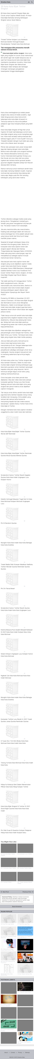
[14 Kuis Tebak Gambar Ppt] (25, 968)
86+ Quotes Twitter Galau (24, 868)
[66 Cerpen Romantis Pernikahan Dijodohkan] (25, 1015)
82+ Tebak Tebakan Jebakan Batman (6, 1005)
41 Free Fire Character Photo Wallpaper (8, 937)
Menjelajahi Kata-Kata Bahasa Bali (7, 974)
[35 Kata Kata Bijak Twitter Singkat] (9, 848)
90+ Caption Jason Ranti (24, 992)
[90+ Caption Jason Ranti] (25, 986)
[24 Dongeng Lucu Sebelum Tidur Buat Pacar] (25, 930)
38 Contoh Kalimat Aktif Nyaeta (7, 1030)
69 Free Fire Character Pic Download (8, 962)
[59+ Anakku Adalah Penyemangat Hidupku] (25, 1027)
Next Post (6, 892)
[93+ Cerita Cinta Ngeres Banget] (25, 1036)
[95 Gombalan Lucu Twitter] (25, 848)
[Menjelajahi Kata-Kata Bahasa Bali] (9, 968)
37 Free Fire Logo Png (23, 924)
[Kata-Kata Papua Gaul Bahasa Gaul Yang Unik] (25, 945)
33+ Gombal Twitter (6, 882)
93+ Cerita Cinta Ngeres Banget (24, 1042)
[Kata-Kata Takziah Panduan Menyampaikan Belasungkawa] (25, 957)
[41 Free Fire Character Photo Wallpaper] (9, 930)
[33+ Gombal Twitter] (9, 876)
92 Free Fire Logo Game (7, 924)
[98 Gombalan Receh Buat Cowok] (9, 990)
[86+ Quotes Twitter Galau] (25, 862)
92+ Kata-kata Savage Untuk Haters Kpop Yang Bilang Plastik (7, 950)
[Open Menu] (29, 2)
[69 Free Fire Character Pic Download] (9, 955)
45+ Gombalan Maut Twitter (8, 868)
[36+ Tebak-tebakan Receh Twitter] (25, 876)
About (6, 1052)
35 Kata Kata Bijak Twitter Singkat (13, 7)
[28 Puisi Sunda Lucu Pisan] (9, 1040)
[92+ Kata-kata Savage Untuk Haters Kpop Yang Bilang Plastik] (9, 943)
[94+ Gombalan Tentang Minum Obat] (9, 1015)
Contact (13, 1052)
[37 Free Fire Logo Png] (25, 918)
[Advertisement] (17, 92)
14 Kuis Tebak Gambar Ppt (24, 974)
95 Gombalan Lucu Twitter (24, 854)
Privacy (20, 1052)
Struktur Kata (5, 2)
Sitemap (27, 1052)
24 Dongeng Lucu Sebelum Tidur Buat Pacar (24, 937)
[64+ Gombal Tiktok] (25, 1003)
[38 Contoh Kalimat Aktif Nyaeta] (9, 1024)
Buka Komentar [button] (17, 906)
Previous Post (27, 892)
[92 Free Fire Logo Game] (9, 918)
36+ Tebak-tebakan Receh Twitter (24, 883)
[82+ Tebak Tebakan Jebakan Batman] (9, 999)
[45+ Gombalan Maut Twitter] (9, 862)
